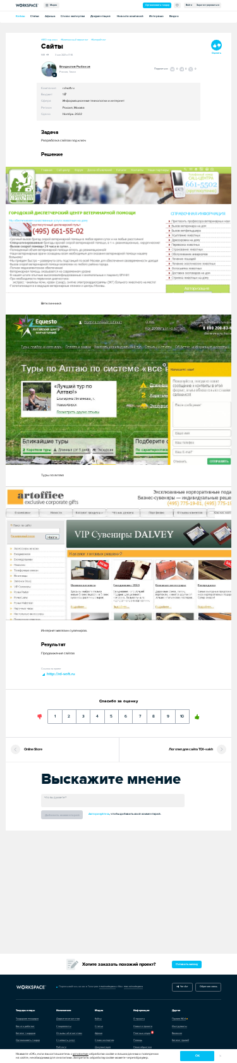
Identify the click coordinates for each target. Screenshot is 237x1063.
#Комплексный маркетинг (74, 40)
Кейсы (20, 16)
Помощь (137, 1040)
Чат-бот (183, 986)
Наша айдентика (142, 1047)
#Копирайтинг (98, 40)
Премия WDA (179, 1019)
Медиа (53, 5)
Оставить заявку (187, 964)
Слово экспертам (73, 16)
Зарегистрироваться (208, 5)
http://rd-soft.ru (60, 673)
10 (183, 714)
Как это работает (25, 1026)
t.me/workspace (107, 986)
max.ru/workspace (133, 986)
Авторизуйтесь (98, 813)
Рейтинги (61, 1047)
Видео (174, 16)
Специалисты (63, 1026)
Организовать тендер (157, 5)
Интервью (156, 16)
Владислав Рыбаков (74, 66)
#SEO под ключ (49, 40)
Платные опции (141, 1033)
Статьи (34, 16)
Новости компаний (130, 16)
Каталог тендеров (25, 1033)
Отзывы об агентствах (69, 1033)
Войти (189, 5)
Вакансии (177, 1033)
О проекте (139, 1019)
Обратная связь (208, 986)
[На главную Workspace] (32, 987)
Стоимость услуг (65, 1040)
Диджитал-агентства (68, 1019)
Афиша (50, 16)
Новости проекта (142, 1026)
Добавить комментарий (62, 815)
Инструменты (179, 1026)
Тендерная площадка (27, 1019)
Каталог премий (180, 1040)
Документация (100, 16)
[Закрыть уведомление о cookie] (220, 1056)
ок (197, 1056)
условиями (80, 1053)
